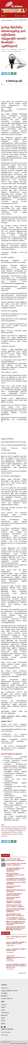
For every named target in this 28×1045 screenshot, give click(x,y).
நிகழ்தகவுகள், (7, 832)
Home (4, 16)
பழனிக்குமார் (14, 49)
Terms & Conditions (6, 1032)
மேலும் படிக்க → (23, 973)
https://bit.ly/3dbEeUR (7, 743)
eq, (2, 832)
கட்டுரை (3, 51)
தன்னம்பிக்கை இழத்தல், (13, 828)
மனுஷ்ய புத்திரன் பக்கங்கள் (9, 990)
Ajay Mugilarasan (23, 1043)
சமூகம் (3, 1010)
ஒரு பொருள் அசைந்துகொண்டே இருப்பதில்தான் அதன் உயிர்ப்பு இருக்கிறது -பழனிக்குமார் (15, 818)
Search (18, 16)
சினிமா (3, 1007)
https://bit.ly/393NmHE (7, 750)
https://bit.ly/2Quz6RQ (18, 736)
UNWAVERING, (20, 830)
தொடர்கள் (22, 49)
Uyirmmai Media (10, 938)
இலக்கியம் (4, 996)
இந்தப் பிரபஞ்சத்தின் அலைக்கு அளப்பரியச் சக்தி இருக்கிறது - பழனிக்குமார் (15, 812)
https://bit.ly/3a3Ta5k (20, 726)
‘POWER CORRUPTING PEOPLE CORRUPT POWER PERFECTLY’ (12, 834)
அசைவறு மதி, (5, 827)
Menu (25, 16)
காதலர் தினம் (5, 1012)
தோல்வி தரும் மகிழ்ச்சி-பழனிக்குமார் (15, 790)
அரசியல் (3, 1004)
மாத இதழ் (4, 993)
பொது (3, 1020)
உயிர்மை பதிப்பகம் (7, 998)
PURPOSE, (15, 832)
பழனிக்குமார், (12, 830)
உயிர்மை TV (4, 988)
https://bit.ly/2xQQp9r (6, 731)
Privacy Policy (4, 1035)
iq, (24, 830)
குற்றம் (3, 1018)
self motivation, (14, 827)
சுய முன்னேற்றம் (16, 51)
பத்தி (8, 51)
